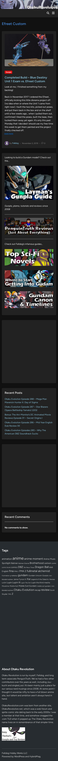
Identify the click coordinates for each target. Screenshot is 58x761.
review (45, 589)
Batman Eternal (23, 563)
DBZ (20, 567)
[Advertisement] (29, 351)
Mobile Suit (14, 586)
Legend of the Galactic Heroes (43, 579)
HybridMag (34, 756)
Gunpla (8, 72)
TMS (9, 594)
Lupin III (16, 582)
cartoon (47, 563)
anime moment (33, 558)
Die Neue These (29, 567)
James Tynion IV (20, 579)
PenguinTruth (24, 678)
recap (37, 590)
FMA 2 (22, 571)
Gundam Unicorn (35, 575)
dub (51, 567)
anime (18, 558)
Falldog (15, 143)
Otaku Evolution (24, 589)
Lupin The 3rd (26, 583)
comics (14, 567)
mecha (47, 582)
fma (11, 571)
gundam (23, 575)
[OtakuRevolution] (29, 4)
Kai (28, 579)
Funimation (5, 576)
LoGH (4, 583)
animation (7, 558)
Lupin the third (37, 582)
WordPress (19, 756)
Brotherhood (37, 563)
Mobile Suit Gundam (28, 586)
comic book (6, 567)
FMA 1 (16, 571)
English (5, 571)
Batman (14, 563)
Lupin (9, 582)
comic (54, 563)
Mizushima (5, 586)
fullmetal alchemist (38, 571)
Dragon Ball (42, 567)
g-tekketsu (13, 576)
